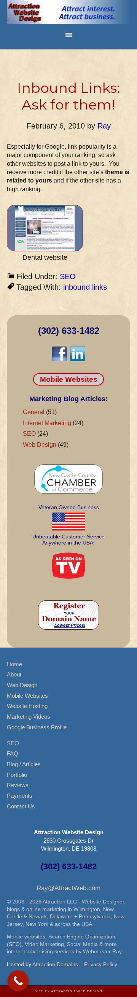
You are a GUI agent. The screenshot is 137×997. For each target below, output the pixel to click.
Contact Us (21, 806)
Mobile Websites (68, 379)
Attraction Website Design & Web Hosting (68, 13)
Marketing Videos (28, 716)
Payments (19, 795)
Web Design (39, 444)
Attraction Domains (55, 964)
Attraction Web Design (76, 991)
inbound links (85, 287)
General (34, 412)
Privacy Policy (100, 964)
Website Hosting (27, 706)
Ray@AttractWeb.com (68, 888)
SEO (68, 276)
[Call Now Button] (18, 980)
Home (14, 664)
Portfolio (17, 775)
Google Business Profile (37, 727)
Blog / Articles (24, 764)
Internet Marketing (47, 423)
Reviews (18, 785)
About (14, 674)
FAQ (12, 753)
